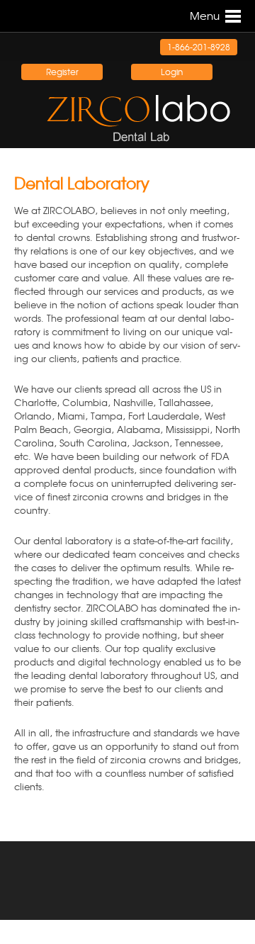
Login (172, 71)
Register (62, 71)
